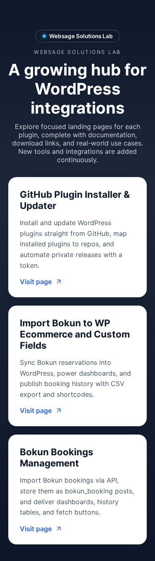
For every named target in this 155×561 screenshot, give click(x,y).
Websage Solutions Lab (81, 36)
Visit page (36, 281)
